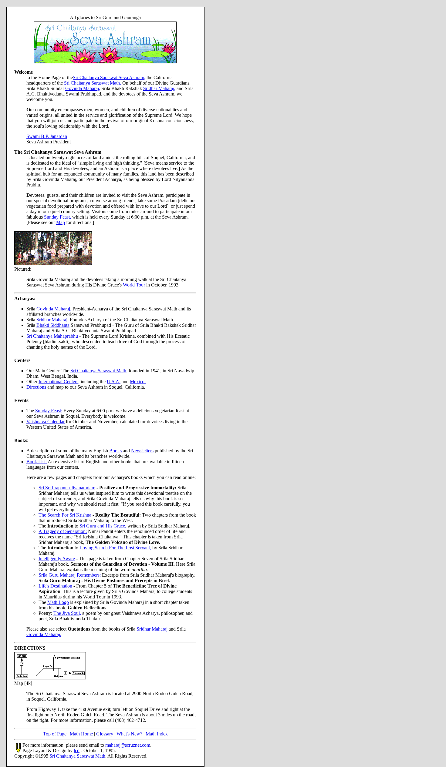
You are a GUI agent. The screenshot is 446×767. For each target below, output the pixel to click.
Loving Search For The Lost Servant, (115, 547)
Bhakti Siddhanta (52, 325)
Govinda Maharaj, (82, 88)
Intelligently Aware (57, 558)
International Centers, (59, 381)
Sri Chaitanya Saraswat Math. (92, 82)
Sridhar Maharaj (152, 628)
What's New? (129, 733)
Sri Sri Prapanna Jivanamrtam (67, 487)
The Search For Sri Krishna (65, 514)
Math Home (81, 733)
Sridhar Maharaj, (159, 88)
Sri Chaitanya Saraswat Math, (98, 370)
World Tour (134, 284)
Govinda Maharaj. (43, 634)
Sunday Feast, (57, 216)
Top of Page (54, 733)
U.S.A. (113, 381)
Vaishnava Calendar (45, 421)
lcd (76, 750)
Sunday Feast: (48, 410)
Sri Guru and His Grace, (102, 525)
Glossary (104, 733)
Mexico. (138, 381)
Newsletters (142, 450)
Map (60, 222)
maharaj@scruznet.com (127, 745)
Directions (36, 387)
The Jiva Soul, (67, 613)
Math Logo (58, 602)
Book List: (36, 461)
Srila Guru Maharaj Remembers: (70, 575)
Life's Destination (55, 585)
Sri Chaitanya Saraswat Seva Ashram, (109, 77)
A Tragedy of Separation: (63, 531)
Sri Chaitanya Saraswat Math (77, 756)
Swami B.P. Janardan (46, 136)
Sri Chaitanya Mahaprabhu (52, 336)
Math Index (157, 733)
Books (115, 450)
